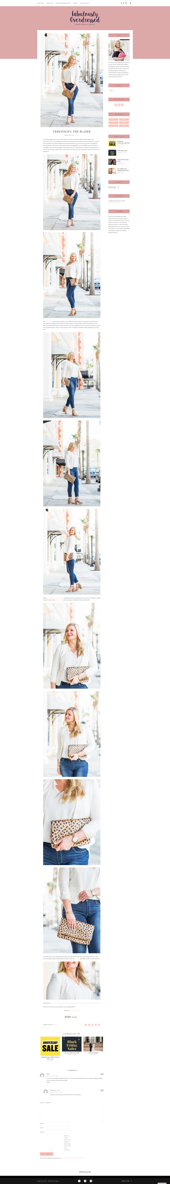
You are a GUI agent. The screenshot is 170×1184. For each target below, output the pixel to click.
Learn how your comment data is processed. (73, 1158)
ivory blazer (49, 321)
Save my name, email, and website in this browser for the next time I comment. (67, 1143)
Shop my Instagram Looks (63, 3)
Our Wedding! (93, 1053)
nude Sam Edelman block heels (55, 598)
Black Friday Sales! (72, 1053)
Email (42, 1128)
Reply (102, 1090)
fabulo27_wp (54, 1090)
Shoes (68, 1003)
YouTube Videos (84, 3)
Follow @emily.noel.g (113, 202)
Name (42, 1123)
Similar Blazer (54, 1003)
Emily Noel (76, 135)
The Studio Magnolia (74, 1010)
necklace (77, 958)
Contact (75, 3)
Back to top (126, 1181)
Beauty (113, 119)
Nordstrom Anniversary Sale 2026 (50, 1058)
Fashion (55, 1024)
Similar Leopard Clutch (82, 1003)
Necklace (73, 1003)
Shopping (113, 125)
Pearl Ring (92, 1003)
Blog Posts (49, 3)
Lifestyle (124, 122)
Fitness (113, 122)
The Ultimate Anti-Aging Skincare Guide (123, 169)
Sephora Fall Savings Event (123, 160)
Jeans (63, 1003)
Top (60, 1003)
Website (42, 1132)
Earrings (98, 1003)
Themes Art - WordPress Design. (50, 1181)
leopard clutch (59, 600)
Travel (124, 125)
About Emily (40, 3)
